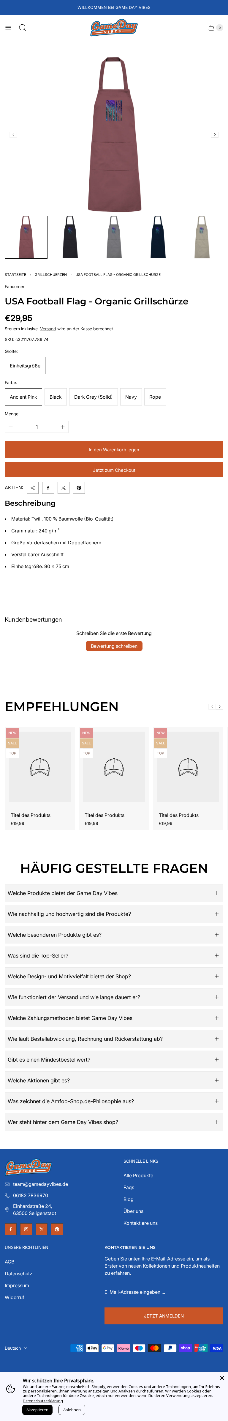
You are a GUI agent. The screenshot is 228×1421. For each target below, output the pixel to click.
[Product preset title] (40, 767)
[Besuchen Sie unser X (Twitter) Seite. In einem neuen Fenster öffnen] (42, 1229)
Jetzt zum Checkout (114, 470)
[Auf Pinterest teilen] (79, 488)
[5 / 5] (201, 237)
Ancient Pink (23, 397)
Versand (48, 328)
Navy (131, 397)
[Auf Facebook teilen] (48, 488)
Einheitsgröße (25, 366)
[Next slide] (214, 135)
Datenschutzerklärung (43, 1400)
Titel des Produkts (30, 815)
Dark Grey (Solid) (93, 397)
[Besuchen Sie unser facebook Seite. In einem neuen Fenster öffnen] (11, 1229)
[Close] (222, 1378)
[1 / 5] (26, 237)
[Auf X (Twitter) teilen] (63, 488)
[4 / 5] (158, 237)
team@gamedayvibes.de (40, 1184)
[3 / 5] (114, 237)
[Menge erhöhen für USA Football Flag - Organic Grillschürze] (62, 427)
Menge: (12, 413)
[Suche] (22, 27)
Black (56, 397)
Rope (155, 397)
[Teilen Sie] (33, 488)
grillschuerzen (51, 274)
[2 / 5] (70, 237)
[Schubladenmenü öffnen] (8, 27)
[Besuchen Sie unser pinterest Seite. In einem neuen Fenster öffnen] (57, 1229)
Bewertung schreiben (114, 646)
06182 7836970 (30, 1195)
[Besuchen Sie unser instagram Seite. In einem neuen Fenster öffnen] (26, 1229)
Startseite (15, 274)
